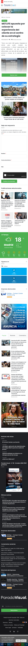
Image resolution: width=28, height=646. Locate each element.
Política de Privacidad (19, 625)
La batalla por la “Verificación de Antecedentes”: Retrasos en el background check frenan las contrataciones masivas (18, 391)
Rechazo (24, 640)
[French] (26, 622)
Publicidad (20, 627)
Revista (10, 622)
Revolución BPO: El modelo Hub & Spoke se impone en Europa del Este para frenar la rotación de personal (18, 344)
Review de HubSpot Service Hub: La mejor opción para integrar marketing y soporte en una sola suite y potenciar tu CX (18, 379)
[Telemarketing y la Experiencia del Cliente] (21, 215)
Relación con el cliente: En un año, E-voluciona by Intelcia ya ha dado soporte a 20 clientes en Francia (7, 204)
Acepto (18, 640)
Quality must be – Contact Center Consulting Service (15, 580)
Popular (4, 335)
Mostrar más (13, 75)
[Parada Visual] (10, 5)
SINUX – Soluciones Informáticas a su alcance (15, 575)
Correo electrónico (6, 160)
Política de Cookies (8, 625)
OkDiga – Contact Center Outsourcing (15, 294)
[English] (24, 622)
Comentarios (22, 335)
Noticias (8, 17)
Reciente (12, 335)
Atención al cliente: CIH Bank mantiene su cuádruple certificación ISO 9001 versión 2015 (20, 203)
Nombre (3, 153)
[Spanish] (23, 622)
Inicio (4, 17)
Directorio (5, 622)
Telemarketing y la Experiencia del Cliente (20, 222)
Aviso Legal (8, 627)
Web (2, 166)
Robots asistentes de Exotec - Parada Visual (12, 557)
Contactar (14, 627)
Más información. (8, 644)
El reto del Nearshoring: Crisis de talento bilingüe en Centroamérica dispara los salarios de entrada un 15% (18, 355)
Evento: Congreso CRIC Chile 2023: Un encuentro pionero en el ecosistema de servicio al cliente (7, 223)
